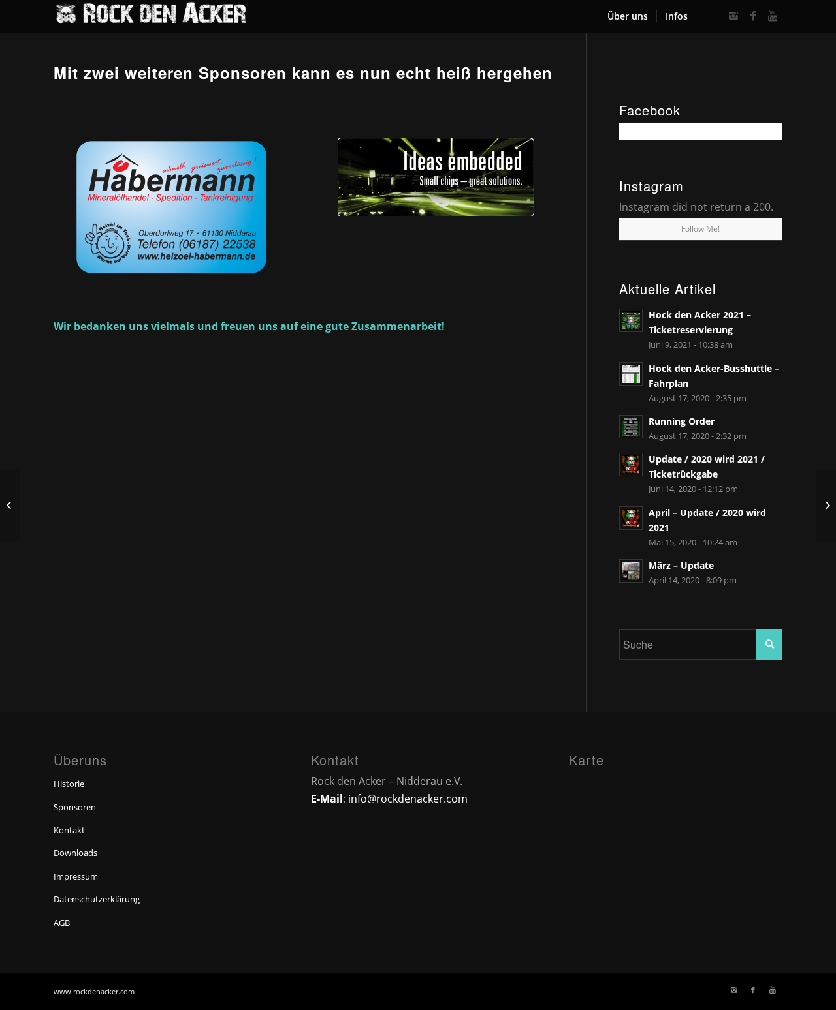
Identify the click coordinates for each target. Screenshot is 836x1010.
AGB (62, 922)
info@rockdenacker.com (408, 798)
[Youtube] (772, 15)
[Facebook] (753, 15)
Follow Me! (700, 228)
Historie (69, 783)
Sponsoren (75, 807)
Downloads (75, 853)
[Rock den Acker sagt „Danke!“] (10, 505)
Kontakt (69, 830)
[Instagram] (733, 15)
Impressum (76, 876)
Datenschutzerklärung (97, 899)
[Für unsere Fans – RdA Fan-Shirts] (826, 505)
